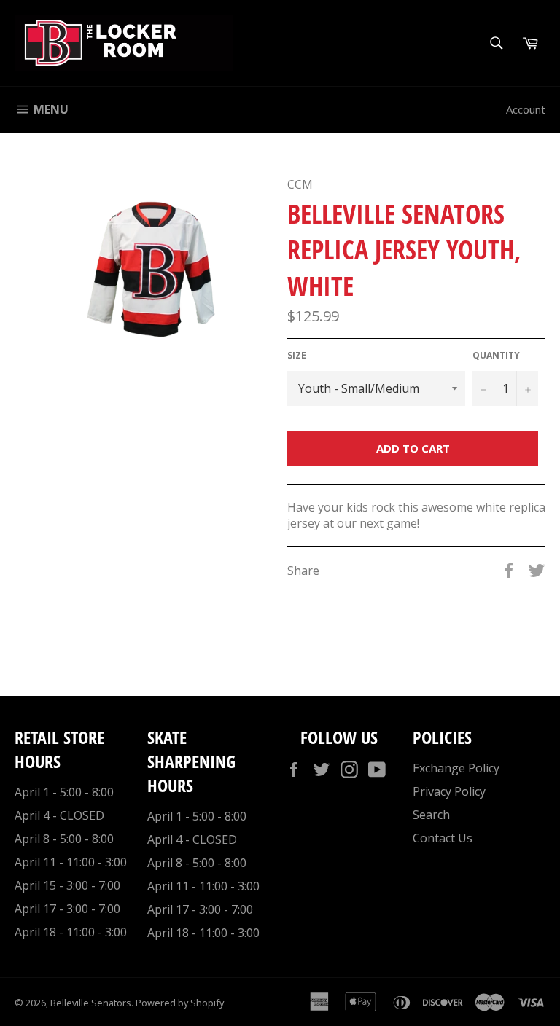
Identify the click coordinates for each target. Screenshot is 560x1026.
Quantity (496, 355)
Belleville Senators (90, 1002)
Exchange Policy (456, 768)
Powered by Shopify (180, 1002)
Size (296, 355)
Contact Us (442, 838)
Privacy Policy (449, 791)
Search (431, 815)
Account (525, 109)
